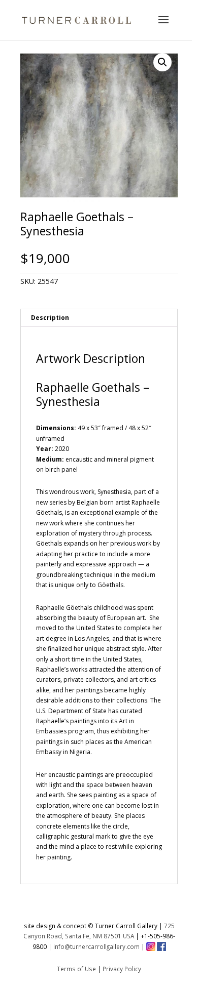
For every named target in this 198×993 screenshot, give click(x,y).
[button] (162, 62)
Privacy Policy (122, 969)
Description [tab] (50, 317)
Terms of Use (76, 969)
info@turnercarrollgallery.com (96, 946)
